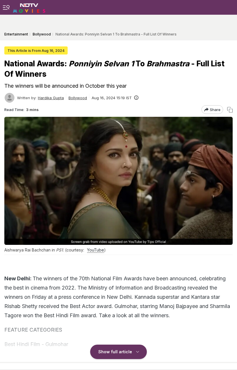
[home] (29, 7)
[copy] (230, 109)
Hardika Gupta (51, 97)
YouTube (95, 249)
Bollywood (77, 97)
